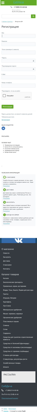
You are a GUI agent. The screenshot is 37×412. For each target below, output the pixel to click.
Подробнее (6, 186)
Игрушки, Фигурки (9, 298)
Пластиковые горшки (11, 321)
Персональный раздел (10, 398)
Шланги (6, 367)
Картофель (7, 302)
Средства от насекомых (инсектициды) (17, 347)
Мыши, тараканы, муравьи (13, 313)
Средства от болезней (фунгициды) (16, 343)
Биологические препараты (13, 282)
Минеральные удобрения (12, 310)
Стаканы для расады (11, 355)
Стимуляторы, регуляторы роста (15, 359)
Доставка (6, 261)
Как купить (7, 257)
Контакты (6, 269)
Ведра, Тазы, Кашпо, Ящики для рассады (18, 290)
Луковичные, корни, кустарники (14, 286)
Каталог (6, 278)
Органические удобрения (12, 317)
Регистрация (12, 409)
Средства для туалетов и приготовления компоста (18, 338)
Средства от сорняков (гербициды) (16, 351)
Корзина (6, 411)
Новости (6, 253)
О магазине (7, 265)
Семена (6, 325)
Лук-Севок (7, 306)
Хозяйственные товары (12, 363)
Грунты (5, 294)
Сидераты (7, 333)
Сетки (5, 329)
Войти (5, 409)
